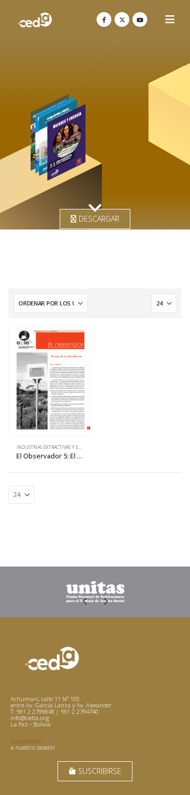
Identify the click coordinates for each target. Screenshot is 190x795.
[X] (122, 19)
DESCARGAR (98, 219)
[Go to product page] (49, 381)
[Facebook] (104, 19)
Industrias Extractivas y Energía (55, 447)
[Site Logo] (34, 20)
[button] (170, 19)
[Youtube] (139, 19)
